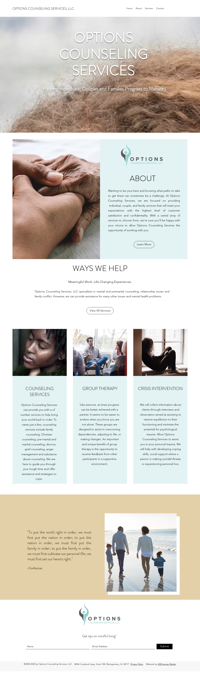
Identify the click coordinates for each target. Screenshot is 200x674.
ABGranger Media (167, 664)
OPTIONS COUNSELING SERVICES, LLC (43, 8)
